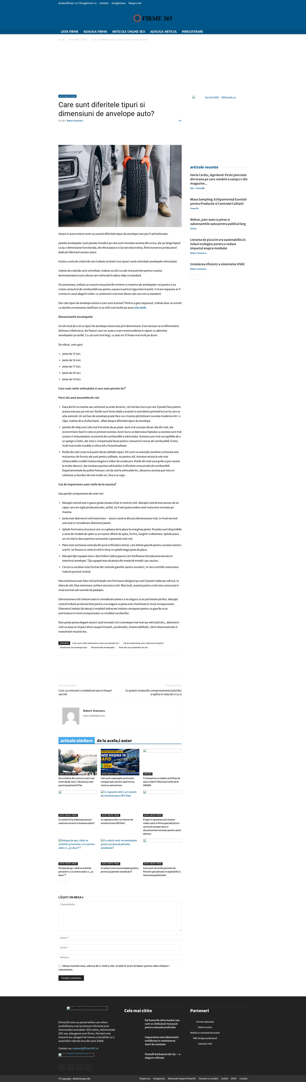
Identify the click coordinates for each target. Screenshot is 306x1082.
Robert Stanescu (75, 120)
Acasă (61, 39)
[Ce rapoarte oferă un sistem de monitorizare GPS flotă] (120, 803)
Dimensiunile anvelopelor (103, 647)
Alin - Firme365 (197, 188)
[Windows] (238, 32)
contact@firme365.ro (85, 1048)
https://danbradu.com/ (94, 715)
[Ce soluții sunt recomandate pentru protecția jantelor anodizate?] (120, 852)
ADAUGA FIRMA (95, 32)
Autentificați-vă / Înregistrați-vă (77, 3)
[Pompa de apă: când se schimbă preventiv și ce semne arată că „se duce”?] (77, 852)
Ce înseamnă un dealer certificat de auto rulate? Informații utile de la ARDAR (161, 782)
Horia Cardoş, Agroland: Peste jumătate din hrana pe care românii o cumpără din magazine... (219, 179)
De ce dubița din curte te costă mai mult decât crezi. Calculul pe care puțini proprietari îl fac (76, 782)
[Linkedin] (70, 668)
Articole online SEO (128, 32)
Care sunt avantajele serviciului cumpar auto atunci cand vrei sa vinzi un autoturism (117, 782)
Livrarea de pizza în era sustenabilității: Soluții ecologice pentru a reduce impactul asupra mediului (218, 244)
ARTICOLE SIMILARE (77, 740)
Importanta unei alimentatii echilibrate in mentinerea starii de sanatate (161, 1041)
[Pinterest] (86, 668)
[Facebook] (226, 32)
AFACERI (147, 774)
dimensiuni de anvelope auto (73, 647)
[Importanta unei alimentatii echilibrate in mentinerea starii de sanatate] (133, 1041)
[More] (163, 134)
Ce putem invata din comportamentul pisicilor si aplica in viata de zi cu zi (153, 692)
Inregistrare (119, 3)
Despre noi (135, 3)
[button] (245, 3)
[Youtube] (245, 32)
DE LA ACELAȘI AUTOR (114, 740)
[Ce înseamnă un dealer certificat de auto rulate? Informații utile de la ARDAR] (162, 762)
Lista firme (69, 32)
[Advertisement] (153, 68)
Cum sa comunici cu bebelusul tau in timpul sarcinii (85, 692)
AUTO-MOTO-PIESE (77, 39)
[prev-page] (60, 882)
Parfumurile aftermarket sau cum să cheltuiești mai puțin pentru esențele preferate (162, 1024)
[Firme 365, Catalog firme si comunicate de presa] (153, 18)
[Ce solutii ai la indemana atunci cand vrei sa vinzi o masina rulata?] (77, 803)
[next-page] (66, 882)
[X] (232, 32)
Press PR (194, 208)
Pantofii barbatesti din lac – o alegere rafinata (162, 1056)
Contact (104, 3)
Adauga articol (163, 32)
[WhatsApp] (78, 668)
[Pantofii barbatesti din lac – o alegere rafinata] (133, 1058)
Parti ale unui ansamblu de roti (133, 647)
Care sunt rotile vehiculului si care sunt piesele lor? (95, 643)
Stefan (193, 228)
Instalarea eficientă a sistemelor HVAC (217, 264)
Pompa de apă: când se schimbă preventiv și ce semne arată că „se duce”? (75, 872)
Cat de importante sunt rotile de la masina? (143, 643)
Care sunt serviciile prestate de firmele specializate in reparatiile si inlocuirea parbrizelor (162, 872)
